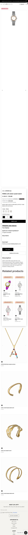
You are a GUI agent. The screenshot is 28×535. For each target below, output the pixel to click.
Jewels (14, 534)
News (14, 532)
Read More (15, 512)
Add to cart (14, 221)
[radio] (4, 211)
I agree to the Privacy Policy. (9, 512)
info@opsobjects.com (16, 243)
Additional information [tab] (14, 253)
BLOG (14, 524)
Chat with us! (20, 532)
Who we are (14, 521)
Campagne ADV (14, 527)
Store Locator (14, 523)
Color (3, 209)
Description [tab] (7, 249)
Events (14, 526)
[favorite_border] (25, 4)
